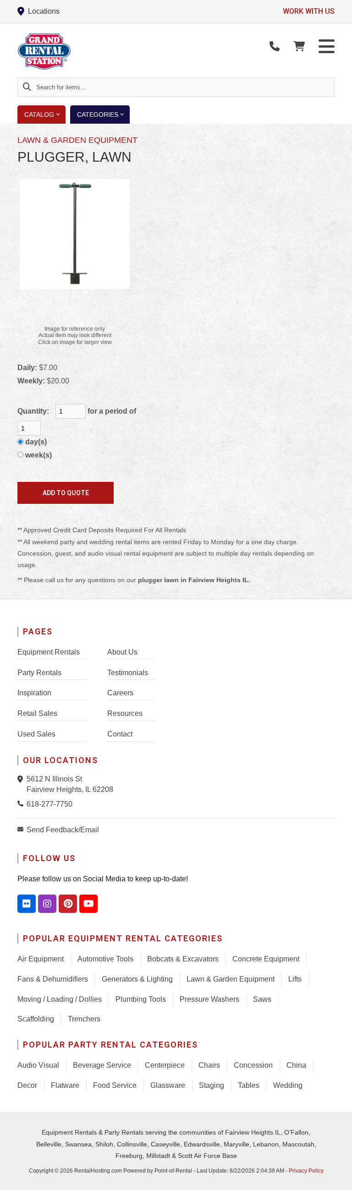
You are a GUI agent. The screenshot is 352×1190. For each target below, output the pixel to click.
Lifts (295, 979)
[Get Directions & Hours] (22, 779)
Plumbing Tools (141, 999)
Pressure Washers (209, 999)
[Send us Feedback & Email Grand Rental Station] (22, 829)
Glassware (167, 1085)
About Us (122, 652)
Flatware (65, 1085)
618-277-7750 (49, 804)
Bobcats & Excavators (183, 959)
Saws (262, 999)
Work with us (309, 11)
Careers (120, 693)
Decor (27, 1085)
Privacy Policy (306, 1171)
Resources (125, 713)
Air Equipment (40, 959)
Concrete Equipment (265, 959)
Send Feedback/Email (63, 830)
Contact (119, 734)
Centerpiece (165, 1065)
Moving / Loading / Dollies (59, 999)
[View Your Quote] (299, 46)
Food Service (115, 1085)
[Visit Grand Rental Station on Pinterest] (68, 904)
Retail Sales (37, 713)
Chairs (209, 1065)
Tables (248, 1085)
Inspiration (34, 693)
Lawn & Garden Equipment (231, 979)
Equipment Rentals (48, 652)
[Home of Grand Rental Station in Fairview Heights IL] (70, 51)
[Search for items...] (27, 87)
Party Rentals (39, 673)
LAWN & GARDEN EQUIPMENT (77, 140)
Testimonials (127, 673)
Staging (211, 1085)
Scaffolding (35, 1019)
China (296, 1065)
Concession (253, 1065)
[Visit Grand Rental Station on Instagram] (47, 904)
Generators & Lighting (137, 979)
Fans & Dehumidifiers (52, 979)
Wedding (287, 1085)
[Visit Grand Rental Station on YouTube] (88, 904)
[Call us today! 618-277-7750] (275, 46)
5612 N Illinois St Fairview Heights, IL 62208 (70, 784)
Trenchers (84, 1019)
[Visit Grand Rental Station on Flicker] (26, 904)
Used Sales (36, 734)
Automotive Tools (105, 959)
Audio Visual (38, 1065)
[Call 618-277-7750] (22, 803)
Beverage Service (102, 1065)
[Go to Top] (339, 1177)
